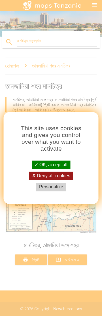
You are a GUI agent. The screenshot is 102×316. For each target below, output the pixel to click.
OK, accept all (52, 164)
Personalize (51, 187)
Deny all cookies (53, 175)
